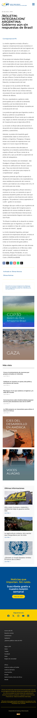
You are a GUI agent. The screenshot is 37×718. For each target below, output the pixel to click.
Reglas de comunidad (10, 658)
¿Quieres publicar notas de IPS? (13, 640)
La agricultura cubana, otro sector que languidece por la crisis (17, 534)
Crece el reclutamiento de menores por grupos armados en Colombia (16, 373)
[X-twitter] (13, 616)
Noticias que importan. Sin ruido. (18, 580)
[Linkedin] (28, 616)
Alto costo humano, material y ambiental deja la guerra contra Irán (16, 509)
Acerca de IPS (8, 630)
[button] (4, 263)
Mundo (6, 679)
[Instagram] (18, 616)
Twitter (6, 651)
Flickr (6, 656)
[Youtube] (23, 616)
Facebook (7, 654)
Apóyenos (7, 638)
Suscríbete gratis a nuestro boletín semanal (18, 589)
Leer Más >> (6, 376)
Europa (6, 674)
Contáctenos (7, 635)
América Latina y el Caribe (11, 667)
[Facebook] (8, 616)
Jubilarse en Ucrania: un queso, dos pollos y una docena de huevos (17, 382)
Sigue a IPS (7, 646)
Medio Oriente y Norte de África (13, 677)
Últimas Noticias (17, 271)
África (6, 664)
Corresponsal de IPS (10, 39)
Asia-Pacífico (8, 672)
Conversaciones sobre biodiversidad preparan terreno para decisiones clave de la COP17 (18, 400)
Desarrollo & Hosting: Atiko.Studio (18, 711)
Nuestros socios (9, 633)
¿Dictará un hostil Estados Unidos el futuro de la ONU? (17, 558)
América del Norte (9, 669)
